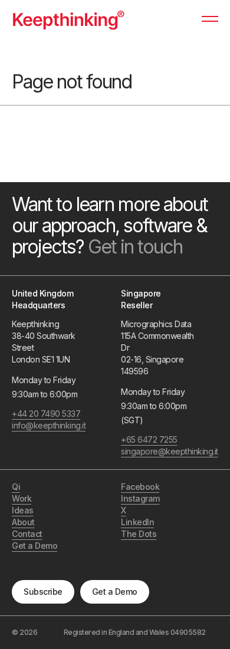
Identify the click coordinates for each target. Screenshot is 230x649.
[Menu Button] (210, 24)
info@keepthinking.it (49, 425)
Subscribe (43, 592)
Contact (27, 534)
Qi (16, 487)
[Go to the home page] (68, 19)
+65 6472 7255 (149, 439)
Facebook (140, 487)
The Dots (138, 534)
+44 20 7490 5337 (46, 413)
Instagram (140, 498)
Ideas (23, 510)
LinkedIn (137, 522)
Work (21, 498)
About (23, 522)
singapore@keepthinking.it (158, 451)
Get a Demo (114, 592)
